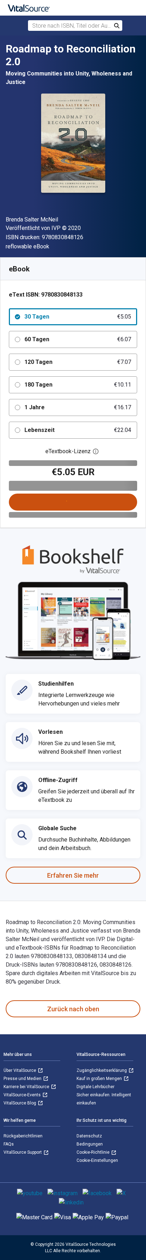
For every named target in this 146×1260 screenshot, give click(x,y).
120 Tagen (77, 362)
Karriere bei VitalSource (27, 1086)
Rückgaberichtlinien (23, 1136)
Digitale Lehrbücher (95, 1086)
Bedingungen (90, 1144)
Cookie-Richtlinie (94, 1152)
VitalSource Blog (20, 1103)
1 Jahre (77, 407)
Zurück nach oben (73, 1009)
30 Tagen (77, 316)
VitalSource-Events (23, 1094)
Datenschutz (89, 1136)
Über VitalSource (20, 1070)
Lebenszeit (77, 430)
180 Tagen (77, 384)
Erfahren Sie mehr (73, 875)
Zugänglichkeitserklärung (102, 1070)
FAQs (9, 1144)
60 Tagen (77, 339)
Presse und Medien (23, 1078)
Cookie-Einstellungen (97, 1160)
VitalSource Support (23, 1152)
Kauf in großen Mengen (100, 1078)
